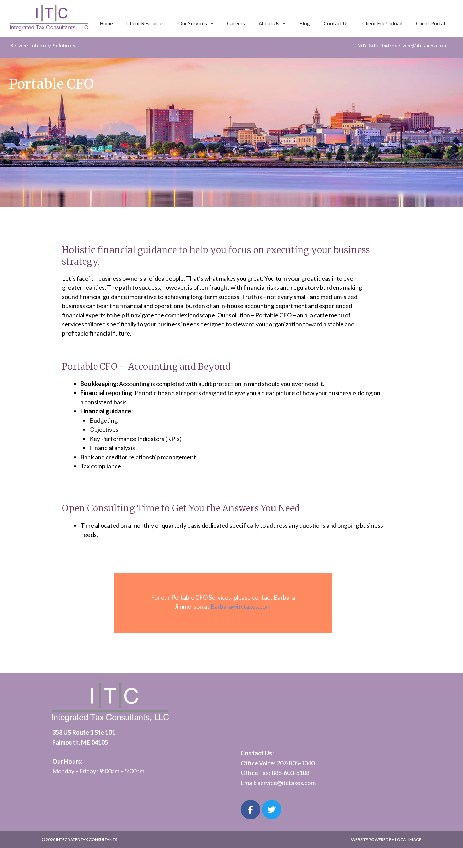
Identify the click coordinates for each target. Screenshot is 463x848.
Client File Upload (382, 23)
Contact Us (336, 23)
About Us (269, 23)
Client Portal (430, 23)
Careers (236, 23)
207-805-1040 (374, 46)
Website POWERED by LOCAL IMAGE (386, 839)
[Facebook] (250, 810)
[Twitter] (272, 810)
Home (106, 23)
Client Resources (145, 23)
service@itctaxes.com (420, 46)
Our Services (192, 23)
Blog (304, 23)
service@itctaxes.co (284, 782)
